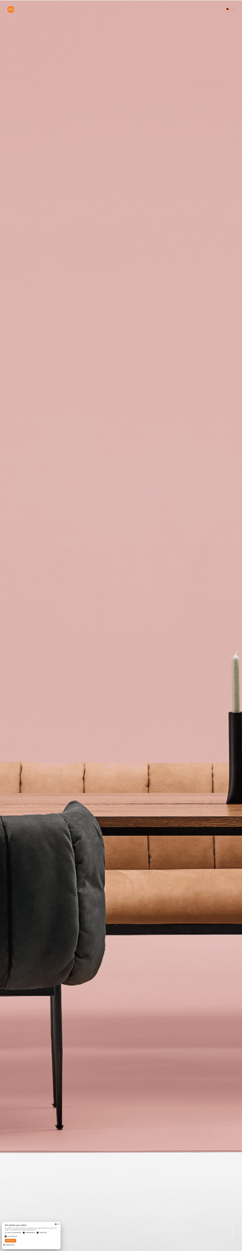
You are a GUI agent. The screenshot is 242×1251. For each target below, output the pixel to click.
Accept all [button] (10, 1240)
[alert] (31, 1235)
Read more (33, 1230)
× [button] (58, 1224)
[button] (9, 1245)
